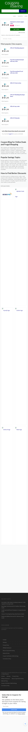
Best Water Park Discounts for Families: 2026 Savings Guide (13, 607)
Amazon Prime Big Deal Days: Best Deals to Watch (12, 614)
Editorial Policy (6, 653)
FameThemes (5, 674)
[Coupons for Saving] (14, 5)
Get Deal (17, 29)
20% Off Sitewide (15, 118)
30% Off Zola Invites (15, 83)
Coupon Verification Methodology (10, 656)
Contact (4, 639)
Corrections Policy (7, 658)
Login (25, 16)
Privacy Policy (6, 645)
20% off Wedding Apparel (17, 48)
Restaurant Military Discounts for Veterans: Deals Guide (12, 617)
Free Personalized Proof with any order (16, 72)
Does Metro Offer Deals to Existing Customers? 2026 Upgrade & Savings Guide (13, 603)
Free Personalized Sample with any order (17, 60)
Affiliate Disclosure (7, 648)
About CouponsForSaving (9, 650)
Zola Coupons (5, 54)
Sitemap (5, 642)
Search (23, 11)
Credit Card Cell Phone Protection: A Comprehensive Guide (13, 610)
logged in (10, 134)
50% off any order (15, 106)
